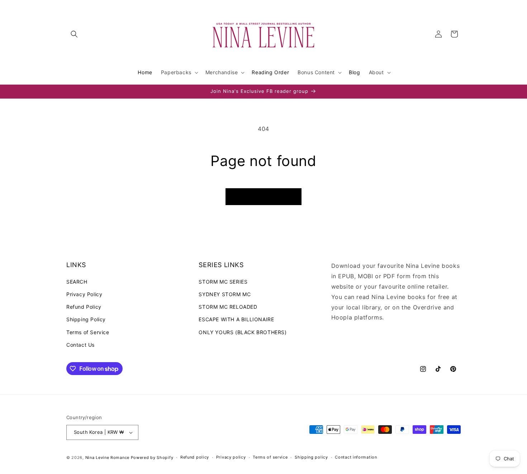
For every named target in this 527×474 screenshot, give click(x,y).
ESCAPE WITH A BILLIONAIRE (236, 319)
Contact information (356, 457)
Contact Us (80, 344)
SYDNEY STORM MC (225, 294)
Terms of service (270, 457)
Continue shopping (263, 196)
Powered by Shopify (152, 457)
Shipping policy (311, 457)
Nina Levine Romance (107, 457)
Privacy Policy (84, 294)
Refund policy (194, 457)
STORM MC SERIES (223, 281)
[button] (74, 34)
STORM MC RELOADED (228, 306)
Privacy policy (231, 457)
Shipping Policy (86, 319)
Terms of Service (87, 332)
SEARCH (76, 281)
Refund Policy (83, 306)
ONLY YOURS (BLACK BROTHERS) (242, 332)
